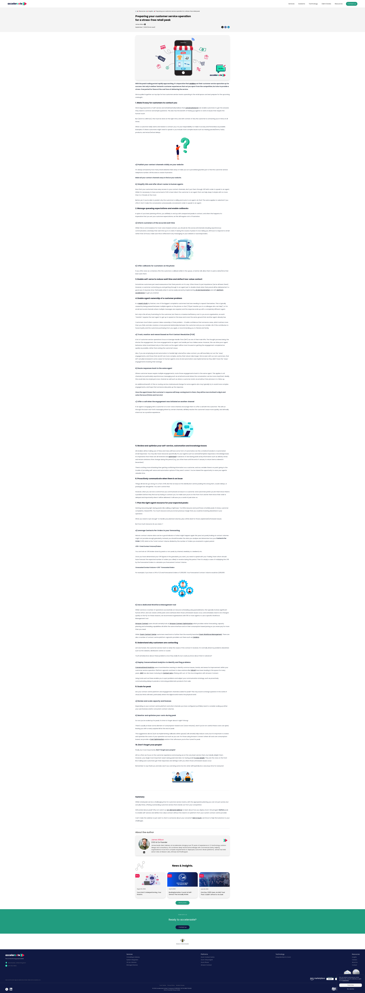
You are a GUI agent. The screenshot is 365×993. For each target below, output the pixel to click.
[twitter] (222, 27)
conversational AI (191, 108)
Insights (150, 11)
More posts (182, 903)
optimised (172, 457)
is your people (199, 758)
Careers (354, 960)
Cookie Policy (345, 980)
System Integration (132, 960)
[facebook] (225, 27)
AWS (141, 673)
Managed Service (132, 965)
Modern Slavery (180, 985)
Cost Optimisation (157, 739)
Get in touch (197, 818)
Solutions (301, 4)
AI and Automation (203, 290)
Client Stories (326, 4)
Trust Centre (162, 985)
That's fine (350, 985)
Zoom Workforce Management (210, 634)
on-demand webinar (174, 810)
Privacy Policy (171, 985)
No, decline (350, 989)
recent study (143, 303)
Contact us (352, 4)
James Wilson (139, 24)
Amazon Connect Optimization (181, 624)
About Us (354, 962)
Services (291, 4)
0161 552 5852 (12, 966)
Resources (339, 4)
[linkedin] (228, 27)
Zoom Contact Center (148, 634)
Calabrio (196, 637)
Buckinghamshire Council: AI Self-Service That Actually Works (180, 893)
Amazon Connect (141, 624)
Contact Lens (168, 673)
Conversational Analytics (144, 667)
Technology (313, 4)
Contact (354, 965)
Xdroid (193, 670)
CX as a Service (131, 962)
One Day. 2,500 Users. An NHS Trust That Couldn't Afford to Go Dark (213, 893)
